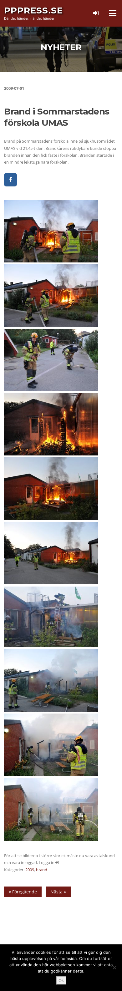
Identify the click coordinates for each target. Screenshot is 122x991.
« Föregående (23, 892)
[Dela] (10, 179)
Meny (112, 13)
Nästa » (58, 892)
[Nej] (114, 967)
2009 (29, 869)
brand (41, 869)
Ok (61, 980)
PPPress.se (33, 10)
